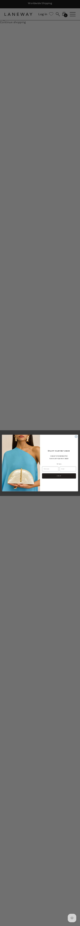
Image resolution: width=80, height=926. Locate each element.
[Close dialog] (76, 436)
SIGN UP (59, 476)
